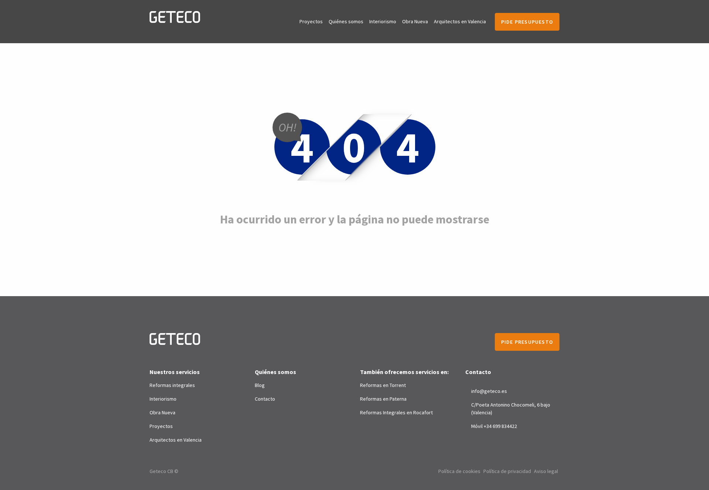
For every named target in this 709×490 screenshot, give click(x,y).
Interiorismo (382, 21)
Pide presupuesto (527, 21)
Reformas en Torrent (383, 385)
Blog (260, 385)
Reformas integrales (172, 385)
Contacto (265, 398)
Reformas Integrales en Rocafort (396, 412)
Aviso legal (546, 471)
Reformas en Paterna (383, 398)
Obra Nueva (415, 21)
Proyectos (311, 21)
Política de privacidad (507, 471)
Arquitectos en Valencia (460, 21)
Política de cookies (459, 471)
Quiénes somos (346, 21)
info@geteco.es (489, 391)
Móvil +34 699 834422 (494, 426)
